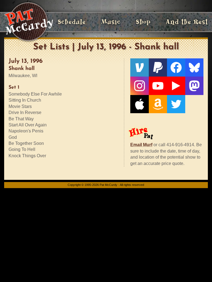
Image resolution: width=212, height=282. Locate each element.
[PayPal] (158, 67)
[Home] (28, 22)
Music (110, 22)
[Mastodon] (194, 86)
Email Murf (141, 144)
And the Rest (187, 22)
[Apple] (139, 104)
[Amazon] (158, 104)
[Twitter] (176, 104)
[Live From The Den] (176, 86)
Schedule (72, 22)
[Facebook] (176, 67)
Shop (143, 22)
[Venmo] (139, 67)
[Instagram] (139, 86)
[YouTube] (158, 86)
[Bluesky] (194, 67)
